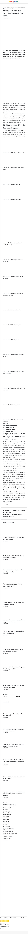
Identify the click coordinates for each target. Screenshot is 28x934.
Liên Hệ (1, 928)
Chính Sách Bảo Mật (4, 924)
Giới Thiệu (2, 923)
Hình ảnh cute (6, 816)
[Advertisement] (14, 33)
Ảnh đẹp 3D (5, 809)
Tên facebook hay (7, 838)
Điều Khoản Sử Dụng (4, 926)
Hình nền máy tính (7, 814)
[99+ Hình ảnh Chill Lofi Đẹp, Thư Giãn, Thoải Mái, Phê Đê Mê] (14, 683)
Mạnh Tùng (5, 17)
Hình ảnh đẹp (11, 7)
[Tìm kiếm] (24, 2)
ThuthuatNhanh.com (4, 919)
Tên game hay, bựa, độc (8, 834)
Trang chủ (6, 7)
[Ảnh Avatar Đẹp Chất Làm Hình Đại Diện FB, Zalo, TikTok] (10, 582)
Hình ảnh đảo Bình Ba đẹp (10, 50)
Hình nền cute (6, 817)
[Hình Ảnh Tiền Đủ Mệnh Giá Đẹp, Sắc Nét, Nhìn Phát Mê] (14, 535)
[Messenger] (6, 504)
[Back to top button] (0, 929)
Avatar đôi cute (6, 821)
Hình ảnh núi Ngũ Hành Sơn (10, 425)
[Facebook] (3, 504)
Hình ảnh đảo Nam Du (8, 427)
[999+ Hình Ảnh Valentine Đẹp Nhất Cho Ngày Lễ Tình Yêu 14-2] (13, 618)
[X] (4, 504)
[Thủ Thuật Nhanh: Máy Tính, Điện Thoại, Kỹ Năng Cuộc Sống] (14, 2)
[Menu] (26, 2)
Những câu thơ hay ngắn (8, 829)
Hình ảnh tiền (6, 824)
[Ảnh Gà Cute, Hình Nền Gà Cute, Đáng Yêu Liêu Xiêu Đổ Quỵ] (7, 629)
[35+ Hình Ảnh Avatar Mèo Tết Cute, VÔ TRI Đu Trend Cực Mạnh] (14, 553)
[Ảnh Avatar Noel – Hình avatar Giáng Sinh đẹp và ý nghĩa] (10, 568)
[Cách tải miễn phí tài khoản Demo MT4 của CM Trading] (10, 712)
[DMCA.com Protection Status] (4, 921)
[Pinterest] (5, 504)
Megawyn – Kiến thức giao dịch (9, 804)
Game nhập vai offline (7, 836)
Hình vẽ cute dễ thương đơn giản (10, 833)
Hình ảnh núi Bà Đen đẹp (9, 429)
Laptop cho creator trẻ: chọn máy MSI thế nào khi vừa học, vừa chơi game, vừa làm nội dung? (14, 793)
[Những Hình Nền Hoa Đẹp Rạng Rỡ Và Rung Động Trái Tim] (14, 600)
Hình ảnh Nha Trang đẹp (9, 431)
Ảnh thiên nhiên (6, 811)
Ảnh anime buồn (6, 826)
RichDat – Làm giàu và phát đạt (9, 806)
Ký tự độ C (5, 839)
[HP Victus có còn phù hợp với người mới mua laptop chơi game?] (10, 727)
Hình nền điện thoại (7, 812)
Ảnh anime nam (6, 823)
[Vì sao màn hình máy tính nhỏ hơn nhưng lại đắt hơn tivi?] (10, 775)
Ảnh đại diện (6, 819)
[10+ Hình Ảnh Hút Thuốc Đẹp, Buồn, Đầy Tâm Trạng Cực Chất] (14, 647)
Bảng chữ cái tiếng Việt (8, 831)
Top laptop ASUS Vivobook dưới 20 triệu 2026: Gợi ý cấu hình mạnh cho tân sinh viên (13, 761)
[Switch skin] (1, 2)
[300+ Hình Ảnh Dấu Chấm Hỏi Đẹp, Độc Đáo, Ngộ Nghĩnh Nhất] (13, 665)
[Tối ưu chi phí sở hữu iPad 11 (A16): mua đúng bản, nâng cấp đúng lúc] (10, 742)
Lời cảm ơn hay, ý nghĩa (8, 828)
